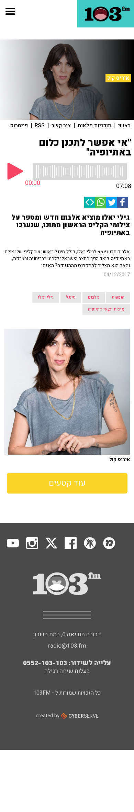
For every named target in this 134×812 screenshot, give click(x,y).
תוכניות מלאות (94, 125)
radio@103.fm (67, 646)
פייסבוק (19, 125)
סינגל (71, 297)
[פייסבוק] (122, 202)
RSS (40, 125)
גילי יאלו (46, 297)
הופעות (118, 297)
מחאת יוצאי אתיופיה (106, 309)
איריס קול (118, 78)
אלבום (93, 297)
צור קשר (61, 125)
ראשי (124, 125)
